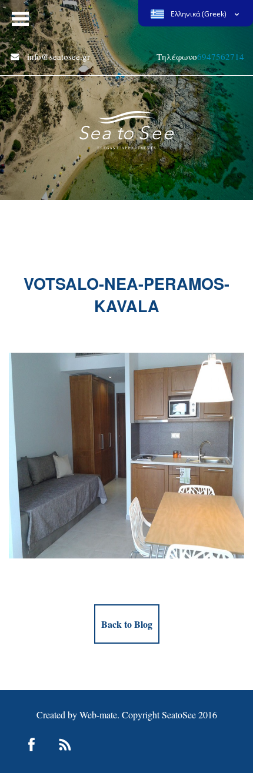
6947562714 (220, 56)
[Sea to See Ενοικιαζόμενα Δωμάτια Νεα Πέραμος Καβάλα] (126, 125)
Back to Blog (126, 624)
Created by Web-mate (76, 714)
